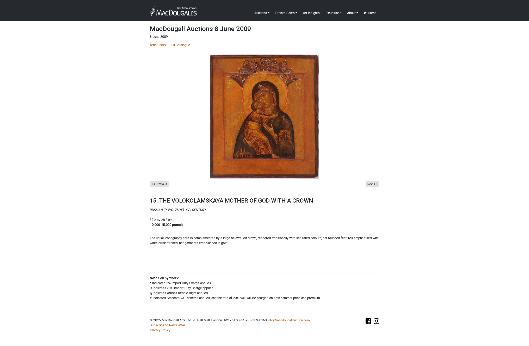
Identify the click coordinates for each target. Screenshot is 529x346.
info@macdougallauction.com (289, 320)
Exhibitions (333, 13)
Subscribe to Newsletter (167, 325)
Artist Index (158, 45)
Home (371, 13)
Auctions (260, 13)
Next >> (372, 184)
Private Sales (285, 13)
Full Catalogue (180, 45)
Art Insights (311, 13)
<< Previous (159, 184)
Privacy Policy (160, 330)
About (351, 13)
